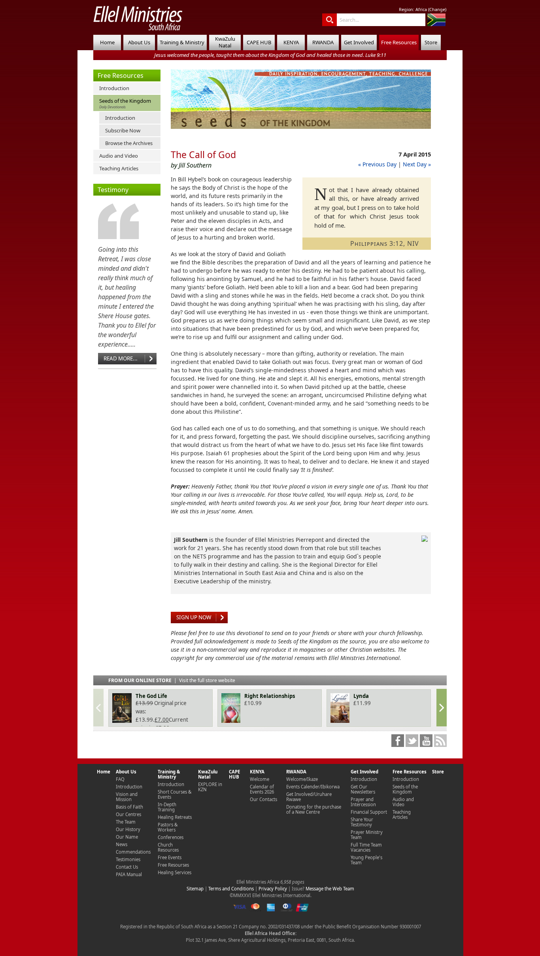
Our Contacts (263, 799)
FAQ (120, 779)
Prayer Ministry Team (367, 835)
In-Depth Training (167, 807)
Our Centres (128, 814)
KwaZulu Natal (225, 42)
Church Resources (168, 847)
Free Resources (399, 42)
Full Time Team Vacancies (366, 847)
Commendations (133, 851)
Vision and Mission (127, 797)
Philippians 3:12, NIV (384, 243)
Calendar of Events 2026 (262, 789)
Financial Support (369, 812)
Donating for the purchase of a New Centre (313, 809)
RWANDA (323, 42)
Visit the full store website (207, 680)
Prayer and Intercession (363, 802)
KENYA (291, 42)
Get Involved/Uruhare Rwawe (309, 797)
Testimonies (128, 859)
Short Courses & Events (174, 794)
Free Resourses (173, 864)
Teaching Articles (118, 168)
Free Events (169, 857)
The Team (126, 821)
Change (437, 9)
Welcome (259, 779)
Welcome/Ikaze (302, 779)
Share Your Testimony (362, 822)
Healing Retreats (175, 817)
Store (431, 42)
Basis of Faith (129, 806)
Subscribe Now (122, 130)
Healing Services (174, 872)
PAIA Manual (129, 874)
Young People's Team (366, 860)
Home (107, 42)
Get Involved (359, 42)
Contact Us (127, 866)
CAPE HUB (259, 42)
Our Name (127, 836)
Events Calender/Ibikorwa (313, 786)
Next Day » (417, 164)
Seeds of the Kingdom (125, 103)
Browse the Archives (129, 143)
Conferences (170, 837)
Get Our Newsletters (363, 789)
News (121, 844)
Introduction (114, 88)
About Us (139, 42)
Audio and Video (118, 155)
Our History (128, 829)
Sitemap (195, 889)
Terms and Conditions (231, 889)
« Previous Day (377, 164)
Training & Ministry (182, 42)
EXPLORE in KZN (210, 787)
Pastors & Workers (167, 827)
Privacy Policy (273, 889)
